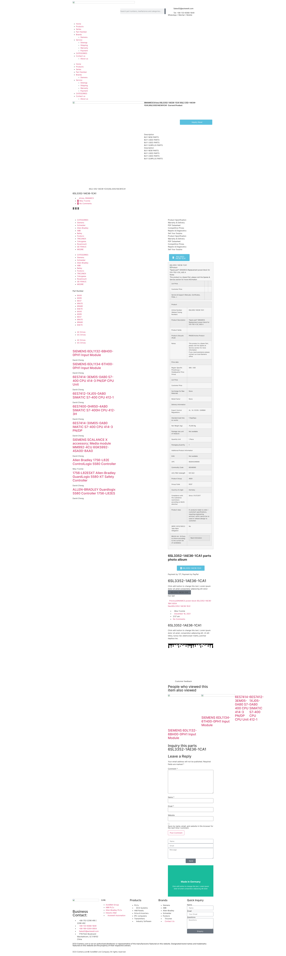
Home (78, 24)
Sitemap (83, 42)
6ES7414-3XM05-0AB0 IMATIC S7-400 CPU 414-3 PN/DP (93, 426)
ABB (79, 231)
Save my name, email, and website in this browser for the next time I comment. (190, 827)
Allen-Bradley (82, 228)
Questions (191, 917)
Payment (84, 50)
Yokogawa (81, 241)
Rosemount (82, 244)
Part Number (81, 32)
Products (80, 26)
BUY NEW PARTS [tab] (151, 137)
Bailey (79, 233)
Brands (79, 34)
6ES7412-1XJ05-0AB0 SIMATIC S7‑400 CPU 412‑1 (93, 395)
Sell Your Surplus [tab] (175, 233)
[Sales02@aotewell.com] (170, 9)
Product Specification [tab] (177, 220)
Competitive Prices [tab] (176, 228)
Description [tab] (149, 134)
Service (79, 40)
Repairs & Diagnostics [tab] (177, 231)
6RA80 (80, 306)
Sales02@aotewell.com (183, 8)
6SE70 (80, 309)
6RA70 (80, 303)
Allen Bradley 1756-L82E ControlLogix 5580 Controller (94, 462)
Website (171, 815)
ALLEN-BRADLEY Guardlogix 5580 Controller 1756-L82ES (94, 491)
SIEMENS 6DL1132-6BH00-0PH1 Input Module (93, 353)
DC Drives (81, 335)
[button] (143, 61)
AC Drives (81, 332)
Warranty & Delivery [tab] (176, 222)
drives (81, 198)
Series (78, 29)
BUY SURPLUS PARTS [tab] (153, 145)
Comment (173, 769)
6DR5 (79, 298)
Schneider (81, 225)
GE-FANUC (81, 247)
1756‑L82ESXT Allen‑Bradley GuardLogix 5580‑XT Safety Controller (94, 476)
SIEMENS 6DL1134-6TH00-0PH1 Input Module (93, 366)
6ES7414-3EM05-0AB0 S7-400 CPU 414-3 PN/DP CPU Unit (93, 380)
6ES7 (79, 301)
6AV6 (79, 295)
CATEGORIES (81, 53)
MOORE (80, 249)
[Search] (165, 11)
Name (171, 797)
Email (171, 806)
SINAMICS (89, 198)
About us (84, 59)
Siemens (83, 37)
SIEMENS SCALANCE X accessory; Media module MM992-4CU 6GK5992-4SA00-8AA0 (92, 445)
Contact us (80, 56)
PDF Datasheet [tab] (174, 225)
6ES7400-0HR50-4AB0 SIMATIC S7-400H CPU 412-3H (94, 410)
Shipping (84, 45)
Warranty (84, 48)
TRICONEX (81, 239)
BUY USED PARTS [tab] (151, 140)
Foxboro (80, 236)
